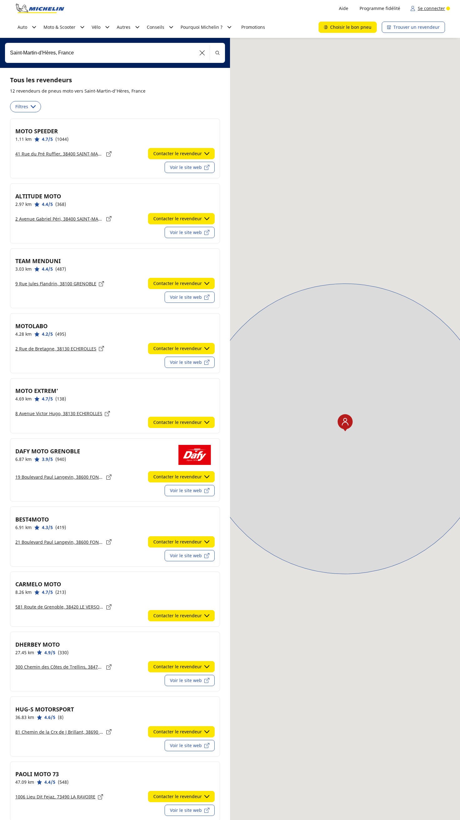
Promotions (253, 27)
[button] (202, 52)
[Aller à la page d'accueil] (40, 8)
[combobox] (115, 53)
